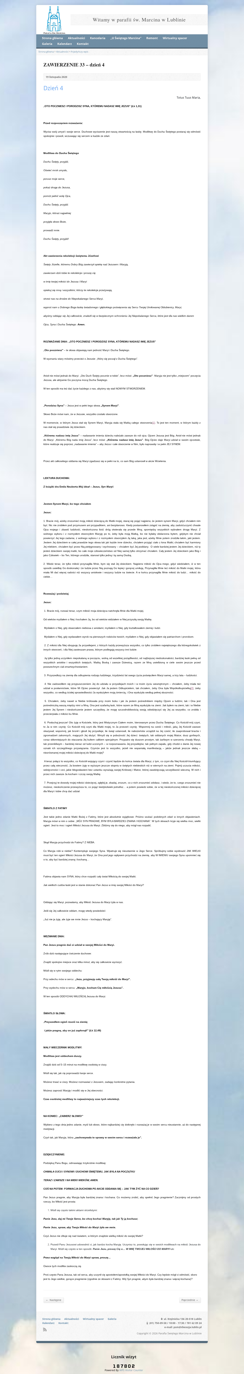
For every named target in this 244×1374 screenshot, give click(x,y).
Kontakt (83, 44)
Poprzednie (189, 1300)
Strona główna (52, 38)
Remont (152, 38)
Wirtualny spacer (175, 38)
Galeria (47, 44)
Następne (53, 1300)
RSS (45, 1329)
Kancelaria (97, 38)
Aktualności (76, 38)
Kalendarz (64, 44)
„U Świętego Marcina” (125, 38)
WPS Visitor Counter (131, 1370)
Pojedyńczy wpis (79, 51)
